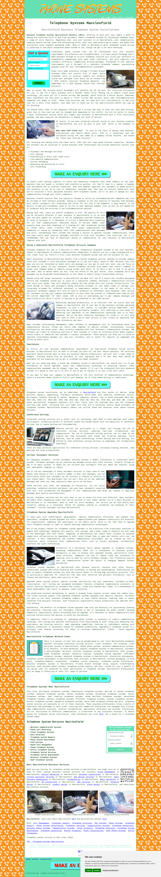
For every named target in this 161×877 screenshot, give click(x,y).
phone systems (72, 52)
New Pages (35, 859)
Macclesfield (89, 392)
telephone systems (94, 37)
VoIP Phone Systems (116, 831)
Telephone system (35, 392)
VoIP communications (80, 230)
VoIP (104, 124)
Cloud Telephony (85, 828)
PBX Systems (100, 823)
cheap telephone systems (56, 654)
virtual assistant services (40, 777)
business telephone (81, 255)
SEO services (83, 782)
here (101, 714)
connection (119, 142)
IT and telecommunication (71, 209)
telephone (61, 608)
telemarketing (73, 779)
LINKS (108, 17)
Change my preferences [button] (110, 870)
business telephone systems (41, 664)
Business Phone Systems (38, 828)
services (44, 787)
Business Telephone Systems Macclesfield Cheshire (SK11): (56, 35)
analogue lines (71, 79)
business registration (90, 774)
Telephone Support (61, 823)
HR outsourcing (49, 782)
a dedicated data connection (91, 220)
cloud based (128, 93)
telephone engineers (58, 402)
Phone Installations (94, 831)
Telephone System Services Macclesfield (55, 722)
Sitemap (28, 859)
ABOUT (114, 17)
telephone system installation (53, 714)
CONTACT (121, 17)
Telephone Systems (45, 859)
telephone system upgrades (107, 654)
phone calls (91, 133)
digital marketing (50, 774)
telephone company (110, 64)
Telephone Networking (122, 826)
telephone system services (66, 769)
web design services (84, 777)
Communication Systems (98, 826)
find (34, 691)
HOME (102, 17)
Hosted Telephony (72, 831)
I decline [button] (96, 870)
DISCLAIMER (129, 17)
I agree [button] (88, 870)
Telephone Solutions (82, 823)
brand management (106, 772)
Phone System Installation (50, 826)
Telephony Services (75, 826)
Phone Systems (116, 823)
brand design (93, 784)
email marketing (108, 779)
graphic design (60, 784)
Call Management (41, 823)
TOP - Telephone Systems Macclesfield (45, 842)
